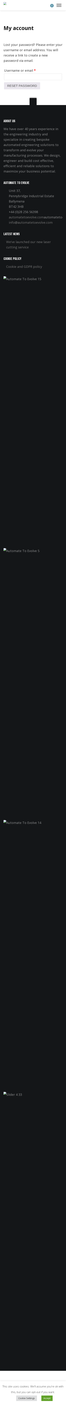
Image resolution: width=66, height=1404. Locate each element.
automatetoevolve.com (26, 217)
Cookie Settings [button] (26, 1398)
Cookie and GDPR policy (24, 266)
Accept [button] (47, 1398)
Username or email (20, 70)
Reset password (22, 86)
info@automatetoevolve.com (31, 222)
